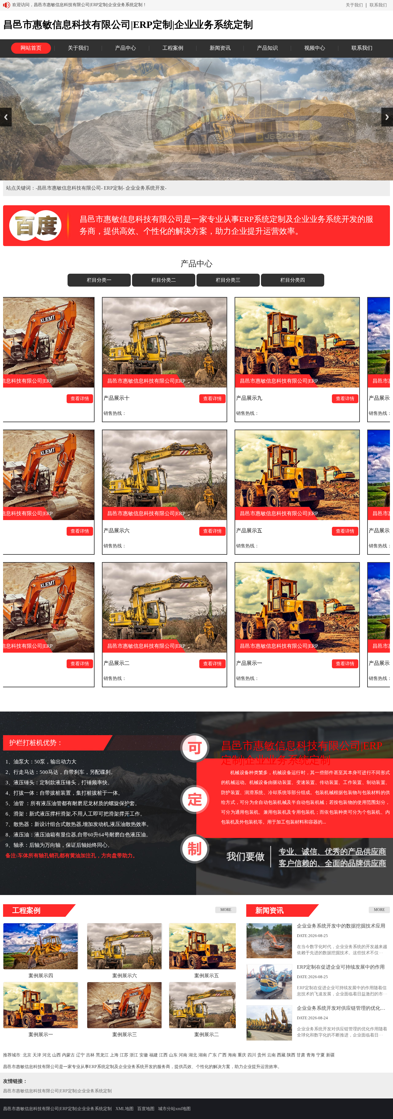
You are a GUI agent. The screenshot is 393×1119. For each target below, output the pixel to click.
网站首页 (31, 48)
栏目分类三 (228, 280)
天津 (37, 1055)
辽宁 (80, 1055)
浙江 (134, 1055)
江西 (163, 1055)
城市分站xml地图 (174, 1108)
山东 (173, 1055)
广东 (212, 1055)
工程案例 (172, 48)
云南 (271, 1055)
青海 (310, 1055)
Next (387, 117)
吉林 (90, 1055)
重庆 (242, 1055)
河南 (183, 1055)
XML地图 (124, 1108)
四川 (251, 1055)
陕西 (291, 1055)
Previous (6, 117)
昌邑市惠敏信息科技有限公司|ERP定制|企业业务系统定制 (57, 1091)
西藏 (281, 1055)
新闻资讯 (220, 48)
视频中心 (314, 48)
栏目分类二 (163, 280)
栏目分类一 (99, 280)
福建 (153, 1055)
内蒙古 (68, 1055)
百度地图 (145, 1108)
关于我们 (354, 5)
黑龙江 (102, 1055)
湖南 (202, 1055)
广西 (222, 1055)
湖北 (193, 1055)
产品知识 (267, 48)
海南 (232, 1055)
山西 (56, 1055)
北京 (27, 1055)
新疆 (330, 1055)
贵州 (261, 1055)
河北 (46, 1055)
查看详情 (135, 398)
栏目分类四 (292, 280)
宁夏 (320, 1055)
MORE (225, 910)
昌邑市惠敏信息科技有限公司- (70, 188)
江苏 (124, 1055)
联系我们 (378, 5)
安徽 (143, 1055)
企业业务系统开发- (146, 188)
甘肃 (301, 1055)
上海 (114, 1055)
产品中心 (125, 48)
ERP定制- (115, 188)
